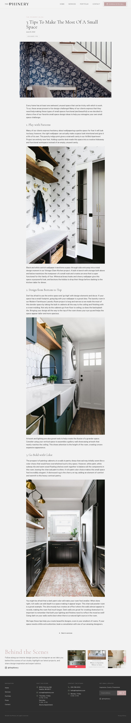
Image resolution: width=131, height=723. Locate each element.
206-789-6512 (75, 687)
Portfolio (84, 4)
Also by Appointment (46, 705)
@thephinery (13, 668)
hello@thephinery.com (78, 690)
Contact (96, 4)
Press (7, 700)
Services (72, 4)
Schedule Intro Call (116, 4)
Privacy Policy (122, 715)
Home (62, 4)
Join (120, 693)
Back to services (66, 633)
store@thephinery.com (46, 692)
